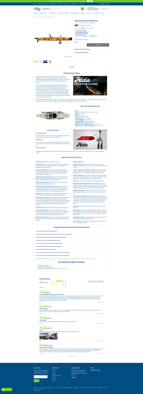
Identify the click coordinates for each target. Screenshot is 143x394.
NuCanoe (54, 373)
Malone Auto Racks (56, 375)
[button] (78, 22)
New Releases (97, 13)
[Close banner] (141, 1)
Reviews (47, 3)
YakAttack (54, 379)
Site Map (105, 387)
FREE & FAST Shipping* (49, 387)
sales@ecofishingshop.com (65, 258)
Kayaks (35, 13)
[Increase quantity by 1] (84, 45)
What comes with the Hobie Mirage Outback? (46, 249)
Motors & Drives (43, 13)
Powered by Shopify (37, 390)
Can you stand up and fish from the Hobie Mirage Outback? (49, 243)
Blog (62, 387)
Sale (103, 13)
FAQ (70, 3)
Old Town (54, 370)
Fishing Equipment (75, 13)
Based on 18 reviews (44, 282)
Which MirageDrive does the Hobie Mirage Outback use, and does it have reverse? (54, 234)
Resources (89, 13)
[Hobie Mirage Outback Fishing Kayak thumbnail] (36, 61)
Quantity (76, 42)
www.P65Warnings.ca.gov (63, 268)
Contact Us (66, 3)
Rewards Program (75, 3)
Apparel (83, 13)
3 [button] (71, 356)
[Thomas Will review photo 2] (53, 336)
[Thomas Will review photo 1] (43, 336)
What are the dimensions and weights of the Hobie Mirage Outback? (51, 237)
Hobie (53, 380)
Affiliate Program (41, 3)
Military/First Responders (68, 387)
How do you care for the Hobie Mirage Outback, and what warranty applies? (53, 255)
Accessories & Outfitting (63, 13)
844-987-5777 (55, 258)
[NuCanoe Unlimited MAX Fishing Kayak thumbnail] (50, 61)
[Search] (82, 8)
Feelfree (54, 377)
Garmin (53, 372)
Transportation (52, 13)
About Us (35, 3)
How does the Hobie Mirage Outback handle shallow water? (49, 246)
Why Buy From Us (53, 3)
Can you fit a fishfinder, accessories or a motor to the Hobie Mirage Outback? (53, 252)
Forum (81, 387)
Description (71, 67)
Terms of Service (100, 387)
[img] (46, 291)
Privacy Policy (94, 387)
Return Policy (58, 387)
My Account (81, 3)
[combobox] (65, 8)
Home (35, 17)
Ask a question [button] (99, 281)
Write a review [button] (91, 281)
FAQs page (94, 258)
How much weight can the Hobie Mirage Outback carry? (48, 240)
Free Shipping (60, 3)
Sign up (36, 380)
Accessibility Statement (87, 387)
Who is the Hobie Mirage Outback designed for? (47, 231)
